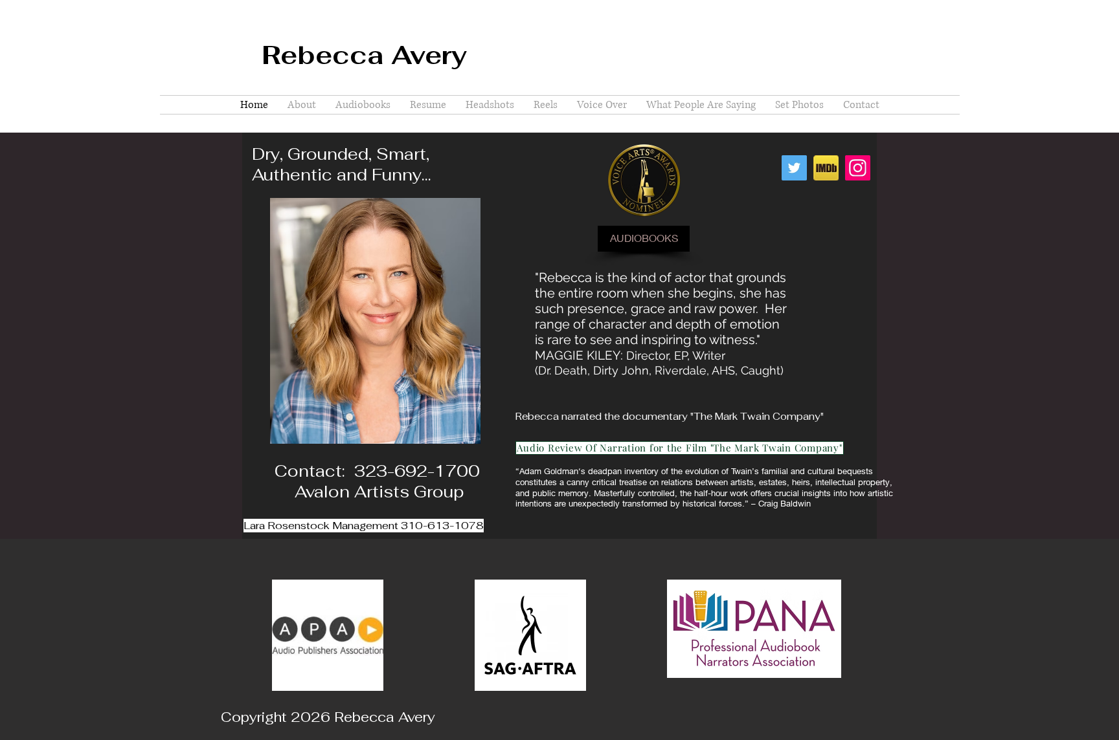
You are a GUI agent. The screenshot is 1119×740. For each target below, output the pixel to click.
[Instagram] (857, 167)
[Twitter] (794, 167)
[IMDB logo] (826, 167)
